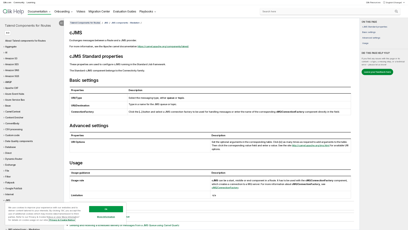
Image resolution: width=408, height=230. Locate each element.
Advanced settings (371, 37)
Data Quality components (19, 141)
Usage (365, 43)
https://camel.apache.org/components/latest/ (163, 46)
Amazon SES (12, 64)
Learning (31, 2)
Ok (106, 209)
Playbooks (146, 11)
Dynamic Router (13, 158)
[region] (65, 213)
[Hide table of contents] (61, 23)
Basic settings (369, 32)
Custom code (12, 135)
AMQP (8, 82)
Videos (80, 11)
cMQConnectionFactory (225, 187)
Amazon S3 (11, 58)
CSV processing (13, 129)
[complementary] (384, 124)
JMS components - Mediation (125, 22)
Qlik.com (7, 2)
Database (10, 147)
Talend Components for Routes (28, 25)
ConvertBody (12, 123)
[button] (396, 11)
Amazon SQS (12, 76)
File (7, 170)
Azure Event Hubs (14, 93)
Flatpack (10, 182)
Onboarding (62, 11)
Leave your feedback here (377, 72)
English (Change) (394, 2)
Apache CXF (11, 88)
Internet (9, 194)
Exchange (10, 164)
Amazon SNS (12, 70)
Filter (8, 176)
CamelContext (12, 111)
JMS (7, 200)
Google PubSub (13, 188)
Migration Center (99, 11)
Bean (8, 105)
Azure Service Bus (15, 99)
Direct (8, 153)
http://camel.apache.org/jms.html (311, 145)
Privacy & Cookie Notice (62, 220)
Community (19, 2)
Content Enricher (14, 117)
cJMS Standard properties (374, 26)
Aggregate (11, 46)
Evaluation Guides (124, 11)
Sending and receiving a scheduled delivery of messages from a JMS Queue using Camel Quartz (124, 225)
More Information (106, 216)
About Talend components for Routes (25, 40)
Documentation (37, 11)
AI (6, 52)
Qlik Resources (373, 2)
